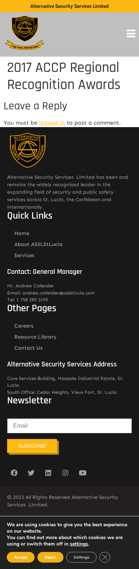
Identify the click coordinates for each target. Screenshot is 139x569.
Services (24, 255)
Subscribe (32, 446)
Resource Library (35, 337)
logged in (52, 122)
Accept (20, 557)
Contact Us (28, 348)
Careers (23, 326)
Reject (50, 557)
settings (79, 544)
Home (21, 233)
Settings (81, 557)
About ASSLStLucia (38, 244)
